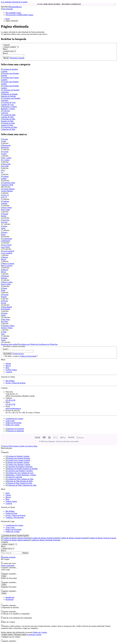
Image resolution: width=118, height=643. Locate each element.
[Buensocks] (6, 145)
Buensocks (5, 147)
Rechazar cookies (21, 635)
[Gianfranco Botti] (8, 183)
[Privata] (4, 301)
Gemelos (4, 80)
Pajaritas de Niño (7, 121)
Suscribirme (8, 354)
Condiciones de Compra (14, 419)
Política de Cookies (13, 425)
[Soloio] (4, 313)
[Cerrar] (2, 555)
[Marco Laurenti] (7, 263)
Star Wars (4, 321)
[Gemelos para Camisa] (10, 78)
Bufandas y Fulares (8, 109)
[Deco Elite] (5, 164)
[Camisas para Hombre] (10, 86)
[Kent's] (4, 232)
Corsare (4, 154)
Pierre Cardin (6, 284)
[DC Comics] (6, 158)
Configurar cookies (34, 635)
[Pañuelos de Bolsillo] (9, 94)
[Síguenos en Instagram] (15, 431)
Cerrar (4, 576)
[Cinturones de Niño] (9, 127)
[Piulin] (4, 288)
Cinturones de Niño (8, 129)
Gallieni (4, 178)
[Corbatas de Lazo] (8, 102)
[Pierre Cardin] (6, 282)
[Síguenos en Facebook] (15, 429)
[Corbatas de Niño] (8, 115)
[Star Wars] (5, 319)
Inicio (8, 493)
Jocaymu (4, 222)
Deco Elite (5, 166)
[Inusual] (4, 214)
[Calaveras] (5, 111)
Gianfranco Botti (7, 185)
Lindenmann (5, 241)
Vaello (3, 340)
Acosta (3, 141)
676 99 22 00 (10, 400)
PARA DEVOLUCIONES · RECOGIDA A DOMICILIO (59, 4)
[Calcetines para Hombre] (10, 98)
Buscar (6, 58)
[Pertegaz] (5, 276)
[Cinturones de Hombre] (10, 90)
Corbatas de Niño (7, 117)
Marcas (8, 366)
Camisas (4, 88)
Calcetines (4, 100)
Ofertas (8, 364)
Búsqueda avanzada (17, 58)
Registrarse (10, 599)
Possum (4, 297)
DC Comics (5, 160)
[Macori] (4, 257)
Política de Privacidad (28, 356)
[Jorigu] (4, 226)
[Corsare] (4, 152)
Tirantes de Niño (7, 125)
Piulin (3, 290)
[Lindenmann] (6, 239)
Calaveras (4, 113)
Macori (3, 259)
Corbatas (4, 71)
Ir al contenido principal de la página (14, 2)
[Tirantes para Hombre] (10, 82)
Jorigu (3, 228)
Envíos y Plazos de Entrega (15, 383)
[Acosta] (4, 139)
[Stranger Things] (7, 326)
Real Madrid (5, 309)
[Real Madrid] (6, 307)
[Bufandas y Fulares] (9, 107)
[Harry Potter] (6, 208)
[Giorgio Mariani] (8, 189)
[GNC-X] (5, 195)
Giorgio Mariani (7, 191)
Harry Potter (5, 210)
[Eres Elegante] (7, 9)
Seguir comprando (7, 565)
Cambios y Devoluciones (15, 517)
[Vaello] (4, 338)
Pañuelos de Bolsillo (8, 96)
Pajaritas (4, 75)
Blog (7, 368)
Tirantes (4, 84)
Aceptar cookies (7, 635)
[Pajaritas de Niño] (8, 119)
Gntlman (4, 203)
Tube (3, 334)
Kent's (3, 234)
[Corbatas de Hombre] (9, 69)
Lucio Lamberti (6, 253)
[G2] (3, 170)
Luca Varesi (5, 247)
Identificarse (10, 597)
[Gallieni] (5, 176)
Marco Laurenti (6, 266)
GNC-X (4, 197)
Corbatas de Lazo (7, 104)
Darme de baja (18, 354)
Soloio (3, 315)
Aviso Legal (10, 421)
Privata (3, 303)
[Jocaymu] (5, 220)
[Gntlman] (5, 201)
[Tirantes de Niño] (8, 123)
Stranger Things (7, 328)
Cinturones (5, 92)
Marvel (3, 272)
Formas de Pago (11, 513)
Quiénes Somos (11, 370)
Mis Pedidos (10, 381)
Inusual (3, 216)
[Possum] (4, 295)
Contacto (9, 372)
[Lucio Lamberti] (7, 251)
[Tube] (3, 332)
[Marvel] (4, 270)
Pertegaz (4, 278)
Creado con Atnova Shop (27, 446)
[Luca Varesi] (6, 245)
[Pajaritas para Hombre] (10, 73)
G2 (2, 172)
